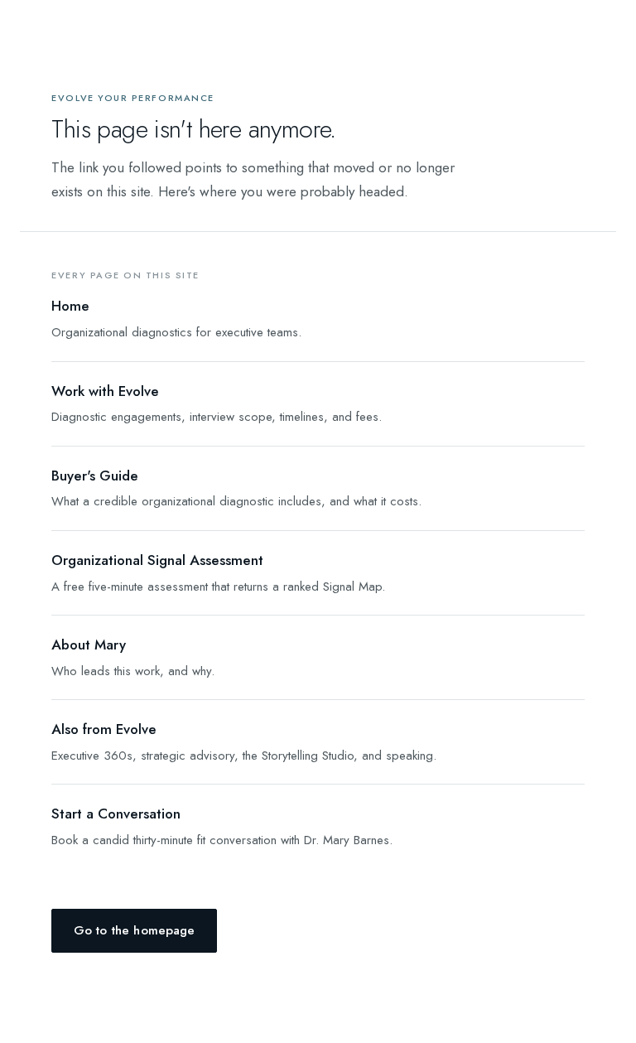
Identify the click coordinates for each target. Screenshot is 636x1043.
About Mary (88, 644)
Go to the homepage (134, 930)
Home (70, 306)
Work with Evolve (105, 391)
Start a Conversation (116, 813)
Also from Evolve (104, 729)
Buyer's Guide (94, 475)
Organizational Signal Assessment (157, 560)
